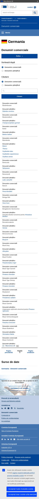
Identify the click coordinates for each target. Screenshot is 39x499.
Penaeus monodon (8, 274)
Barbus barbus (7, 134)
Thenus (4, 148)
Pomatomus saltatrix (9, 297)
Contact (12, 463)
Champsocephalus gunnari (11, 123)
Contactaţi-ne (5, 415)
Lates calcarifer (7, 180)
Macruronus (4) (10, 346)
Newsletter (20, 408)
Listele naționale (21, 18)
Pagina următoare (30, 351)
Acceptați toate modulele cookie (20, 489)
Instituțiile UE (5, 447)
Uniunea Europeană (8, 450)
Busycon (5, 239)
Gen (17, 346)
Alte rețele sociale (22, 439)
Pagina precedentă (9, 351)
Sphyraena (6, 168)
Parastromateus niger (9, 263)
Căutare (34, 13)
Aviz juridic (5, 463)
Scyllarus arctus (7, 156)
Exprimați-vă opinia (19, 388)
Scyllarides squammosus (10, 154)
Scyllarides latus (7, 151)
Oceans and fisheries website (10, 401)
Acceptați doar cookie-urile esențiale (22, 494)
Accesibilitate (5, 421)
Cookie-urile (5, 460)
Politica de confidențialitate (10, 418)
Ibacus (4, 146)
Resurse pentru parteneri (23, 457)
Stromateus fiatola (8, 334)
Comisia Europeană (6, 18)
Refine (18, 56)
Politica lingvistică (7, 457)
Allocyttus (5, 251)
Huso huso (5, 203)
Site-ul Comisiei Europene (9, 431)
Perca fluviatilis (7, 191)
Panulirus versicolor (8, 322)
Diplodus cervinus (8, 111)
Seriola (4, 228)
